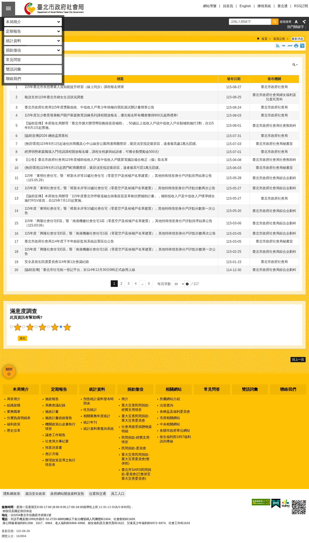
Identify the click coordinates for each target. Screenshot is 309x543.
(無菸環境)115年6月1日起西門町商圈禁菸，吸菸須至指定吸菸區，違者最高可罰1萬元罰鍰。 (93, 167)
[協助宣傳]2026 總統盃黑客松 (46, 135)
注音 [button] (302, 45)
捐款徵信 (135, 389)
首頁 (264, 38)
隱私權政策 (11, 493)
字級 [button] (296, 22)
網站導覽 (210, 6)
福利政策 (13, 424)
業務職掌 (13, 411)
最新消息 (297, 38)
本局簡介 (21, 389)
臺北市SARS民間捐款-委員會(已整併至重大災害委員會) (136, 474)
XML (284, 45)
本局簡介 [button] (13, 22)
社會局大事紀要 (57, 441)
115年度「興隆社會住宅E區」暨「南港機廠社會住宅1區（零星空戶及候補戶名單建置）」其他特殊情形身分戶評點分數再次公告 (120, 233)
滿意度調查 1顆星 (17, 327)
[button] (187, 284)
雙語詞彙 (13, 69)
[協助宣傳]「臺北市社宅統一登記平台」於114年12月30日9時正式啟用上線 (80, 270)
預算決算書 (53, 447)
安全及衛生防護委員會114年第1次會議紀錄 (57, 262)
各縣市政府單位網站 (175, 430)
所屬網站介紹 (170, 399)
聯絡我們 (13, 79)
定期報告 (59, 389)
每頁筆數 (164, 284)
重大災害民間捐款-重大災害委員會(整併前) (135, 459)
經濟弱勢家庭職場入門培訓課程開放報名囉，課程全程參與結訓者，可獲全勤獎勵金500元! (92, 151)
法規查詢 (166, 405)
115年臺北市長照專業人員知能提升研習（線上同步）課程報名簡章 (74, 87)
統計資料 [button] (13, 41)
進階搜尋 (285, 21)
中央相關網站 (170, 424)
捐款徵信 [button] (13, 50)
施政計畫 (52, 411)
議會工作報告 (55, 435)
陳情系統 (264, 6)
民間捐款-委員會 (133, 448)
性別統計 (90, 409)
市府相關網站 (170, 418)
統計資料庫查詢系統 (98, 428)
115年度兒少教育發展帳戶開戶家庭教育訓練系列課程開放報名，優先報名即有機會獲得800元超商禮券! (101, 115)
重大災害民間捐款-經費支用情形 (135, 407)
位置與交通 (97, 493)
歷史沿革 (13, 430)
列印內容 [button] (296, 45)
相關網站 (174, 389)
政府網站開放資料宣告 (67, 493)
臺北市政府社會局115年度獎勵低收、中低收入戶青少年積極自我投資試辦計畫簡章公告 (89, 107)
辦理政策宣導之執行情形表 (60, 462)
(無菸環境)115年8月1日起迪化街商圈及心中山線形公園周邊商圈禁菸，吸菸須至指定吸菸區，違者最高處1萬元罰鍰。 (112, 143)
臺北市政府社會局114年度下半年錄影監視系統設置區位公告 (69, 241)
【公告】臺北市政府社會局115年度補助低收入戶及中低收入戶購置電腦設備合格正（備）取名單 (96, 159)
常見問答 (13, 60)
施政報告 (52, 399)
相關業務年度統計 (96, 416)
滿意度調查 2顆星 (30, 327)
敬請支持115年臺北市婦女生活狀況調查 (54, 97)
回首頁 (228, 6)
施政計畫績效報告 (58, 418)
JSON (290, 45)
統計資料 (97, 389)
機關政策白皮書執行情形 (60, 426)
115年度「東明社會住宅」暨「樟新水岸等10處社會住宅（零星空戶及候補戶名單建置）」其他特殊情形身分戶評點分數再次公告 (120, 188)
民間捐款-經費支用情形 (135, 440)
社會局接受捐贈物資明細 (136, 429)
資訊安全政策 (35, 493)
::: (1, 375)
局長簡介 (13, 399)
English (245, 6)
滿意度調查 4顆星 (55, 327)
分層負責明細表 (18, 418)
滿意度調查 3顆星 (42, 327)
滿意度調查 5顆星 (67, 327)
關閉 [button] (8, 8)
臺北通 (282, 6)
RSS (277, 45)
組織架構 (13, 405)
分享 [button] (304, 22)
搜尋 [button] (275, 22)
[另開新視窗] (261, 502)
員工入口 (117, 493)
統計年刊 (90, 422)
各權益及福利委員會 (175, 411)
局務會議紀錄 (55, 405)
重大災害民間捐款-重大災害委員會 (135, 418)
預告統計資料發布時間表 (98, 401)
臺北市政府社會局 (59, 8)
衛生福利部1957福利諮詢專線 (175, 439)
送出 (14, 338)
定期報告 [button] (13, 31)
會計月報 (52, 454)
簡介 (124, 399)
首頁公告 (279, 38)
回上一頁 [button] (298, 359)
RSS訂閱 (301, 6)
